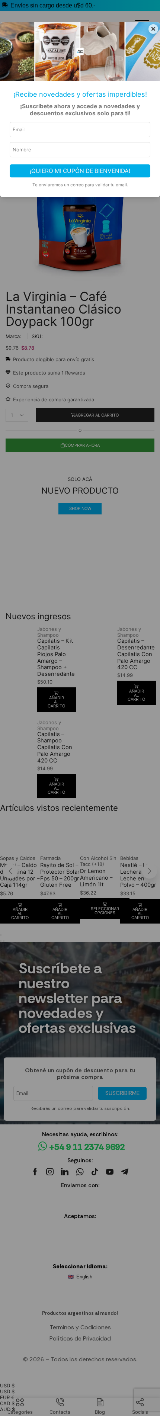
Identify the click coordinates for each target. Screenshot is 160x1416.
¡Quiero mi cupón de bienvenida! (80, 170)
